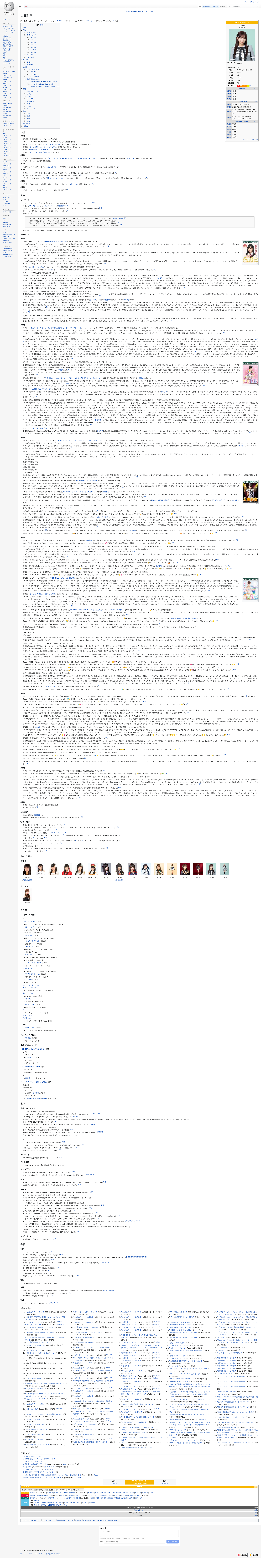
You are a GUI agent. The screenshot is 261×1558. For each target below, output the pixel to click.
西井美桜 (124, 1498)
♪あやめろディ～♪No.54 (35, 1424)
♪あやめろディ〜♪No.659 (83, 1429)
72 (163, 731)
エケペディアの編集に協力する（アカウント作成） (139, 11)
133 (130, 1257)
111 (86, 1174)
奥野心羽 (70, 1495)
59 (139, 650)
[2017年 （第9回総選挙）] (119, 869)
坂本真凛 (89, 540)
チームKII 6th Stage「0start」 (40, 428)
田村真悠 (72, 1503)
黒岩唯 (160, 500)
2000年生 (78, 1520)
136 (139, 1257)
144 (49, 1270)
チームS (25, 1493)
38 (175, 513)
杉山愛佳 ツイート (128, 1376)
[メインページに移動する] (9, 8)
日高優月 (45, 1098)
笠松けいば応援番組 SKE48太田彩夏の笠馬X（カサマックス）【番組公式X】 (52, 1475)
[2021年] (159, 869)
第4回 (229, 132)
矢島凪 (65, 1505)
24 (171, 320)
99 (91, 1124)
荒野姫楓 (32, 1495)
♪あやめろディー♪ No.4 (34, 1312)
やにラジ (173, 1366)
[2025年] (211, 869)
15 (121, 225)
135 (136, 1257)
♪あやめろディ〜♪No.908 (133, 1371)
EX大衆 (220, 1394)
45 (172, 542)
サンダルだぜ (27, 1015)
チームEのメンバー (49, 1520)
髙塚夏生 (28, 1078)
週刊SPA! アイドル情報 (226, 1358)
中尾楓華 (58, 1505)
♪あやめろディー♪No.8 (34, 1389)
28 (204, 385)
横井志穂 (92, 1503)
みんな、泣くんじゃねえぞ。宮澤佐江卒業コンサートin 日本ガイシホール (56, 328)
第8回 (229, 93)
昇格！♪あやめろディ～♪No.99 (84, 1312)
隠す (255, 88)
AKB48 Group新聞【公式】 (227, 1427)
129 (54, 1238)
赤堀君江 (51, 1498)
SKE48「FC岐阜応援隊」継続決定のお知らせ (138, 1404)
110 (73, 1172)
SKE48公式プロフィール (41, 1342)
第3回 (229, 129)
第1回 (229, 124)
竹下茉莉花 (51, 1505)
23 (29, 312)
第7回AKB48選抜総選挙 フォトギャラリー (232, 1402)
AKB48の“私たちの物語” (178, 1381)
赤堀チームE (73, 184)
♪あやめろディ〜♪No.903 (130, 1366)
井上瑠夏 (63, 1495)
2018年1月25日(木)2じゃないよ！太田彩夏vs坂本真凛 (92, 1381)
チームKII (85, 21)
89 (45, 837)
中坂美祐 (117, 1498)
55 (127, 614)
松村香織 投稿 (31, 1409)
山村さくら (152, 1493)
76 (179, 749)
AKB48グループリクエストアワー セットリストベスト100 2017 (79, 440)
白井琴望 (105, 517)
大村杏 (97, 1498)
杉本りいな (111, 1493)
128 (78, 1231)
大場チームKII (131, 158)
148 (109, 1290)
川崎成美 (159, 278)
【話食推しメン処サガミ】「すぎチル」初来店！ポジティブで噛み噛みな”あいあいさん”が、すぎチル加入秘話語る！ (189, 1394)
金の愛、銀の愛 (29, 921)
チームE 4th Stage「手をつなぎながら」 (44, 147)
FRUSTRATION (29, 954)
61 (218, 666)
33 (137, 477)
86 (37, 807)
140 (102, 1262)
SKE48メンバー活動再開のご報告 (133, 1432)
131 (61, 1254)
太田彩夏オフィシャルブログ (33, 1461)
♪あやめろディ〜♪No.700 (130, 1312)
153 (53, 1302)
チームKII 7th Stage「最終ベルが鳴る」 (43, 594)
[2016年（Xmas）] (93, 869)
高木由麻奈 (37, 1098)
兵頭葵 (166, 500)
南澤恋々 (145, 1493)
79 (27, 763)
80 (104, 770)
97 (77, 1116)
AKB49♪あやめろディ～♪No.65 (36, 1429)
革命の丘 (27, 1038)
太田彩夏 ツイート (33, 1325)
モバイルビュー (58, 1554)
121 (119, 1215)
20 (184, 287)
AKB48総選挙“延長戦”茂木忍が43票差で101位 (90, 1442)
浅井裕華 (69, 1498)
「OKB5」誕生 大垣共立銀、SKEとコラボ (137, 1417)
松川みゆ (138, 1493)
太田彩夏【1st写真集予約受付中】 (34, 1464)
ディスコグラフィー (139, 1510)
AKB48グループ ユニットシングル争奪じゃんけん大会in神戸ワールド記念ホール (72, 378)
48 (217, 559)
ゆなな (197, 351)
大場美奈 (114, 1483)
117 (102, 1205)
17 (147, 254)
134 (133, 1257)
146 (104, 1290)
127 (138, 1221)
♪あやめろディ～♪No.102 (83, 1317)
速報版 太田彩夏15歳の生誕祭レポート (40, 1353)
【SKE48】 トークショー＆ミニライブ (183, 1440)
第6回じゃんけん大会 (36, 267)
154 (56, 1302)
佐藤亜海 (178, 618)
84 (80, 797)
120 (96, 1213)
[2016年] (80, 869)
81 (166, 773)
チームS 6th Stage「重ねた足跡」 (40, 389)
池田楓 (38, 1495)
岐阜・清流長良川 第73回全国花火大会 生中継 (186, 1351)
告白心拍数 (27, 999)
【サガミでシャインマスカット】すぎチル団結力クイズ (189, 1399)
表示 (255, 1507)
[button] (222, 6)
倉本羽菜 (110, 1495)
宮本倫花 (85, 1503)
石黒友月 (50, 1493)
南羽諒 (194, 618)
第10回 (229, 99)
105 (82, 1144)
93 (96, 1113)
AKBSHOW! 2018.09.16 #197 (180, 1327)
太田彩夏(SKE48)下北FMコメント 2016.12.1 (185, 1361)
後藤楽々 (28, 1057)
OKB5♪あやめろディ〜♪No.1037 (133, 1422)
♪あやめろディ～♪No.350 (83, 1342)
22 (47, 307)
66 (245, 696)
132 (127, 1257)
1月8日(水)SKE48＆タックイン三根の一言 (184, 1374)
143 (58, 1267)
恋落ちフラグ (51, 167)
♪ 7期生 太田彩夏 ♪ (179, 1312)
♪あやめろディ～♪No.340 (83, 1337)
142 (108, 1262)
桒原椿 (97, 1493)
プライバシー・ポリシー (26, 1554)
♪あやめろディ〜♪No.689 (83, 1434)
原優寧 (132, 1493)
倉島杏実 (91, 1493)
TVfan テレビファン (225, 1374)
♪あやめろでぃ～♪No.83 (35, 1439)
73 (228, 734)
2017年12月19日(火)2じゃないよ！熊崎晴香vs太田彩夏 (93, 1370)
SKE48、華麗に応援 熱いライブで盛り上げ (185, 1443)
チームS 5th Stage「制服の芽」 (40, 152)
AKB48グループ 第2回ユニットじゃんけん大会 (86, 610)
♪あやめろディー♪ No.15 (35, 1399)
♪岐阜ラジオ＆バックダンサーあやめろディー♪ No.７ (45, 1383)
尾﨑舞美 (154, 500)
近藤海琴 (117, 1495)
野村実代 (125, 1493)
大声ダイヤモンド (56, 833)
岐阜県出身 (61, 1520)
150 (69, 1292)
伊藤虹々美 (57, 1493)
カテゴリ (24, 1520)
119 (74, 1210)
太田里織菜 (61, 206)
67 (147, 698)
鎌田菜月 (77, 1495)
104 (63, 1142)
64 (99, 686)
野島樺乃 (120, 610)
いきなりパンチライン (32, 941)
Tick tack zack (29, 1004)
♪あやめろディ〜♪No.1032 (131, 1412)
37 (98, 510)
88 (64, 824)
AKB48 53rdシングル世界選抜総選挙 (62, 578)
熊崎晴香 (133, 530)
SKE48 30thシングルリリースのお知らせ (40, 1327)
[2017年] (106, 869)
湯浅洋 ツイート (175, 1420)
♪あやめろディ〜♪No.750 (130, 1330)
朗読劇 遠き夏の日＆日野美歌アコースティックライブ (188, 1414)
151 (51, 1295)
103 (101, 1132)
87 (41, 814)
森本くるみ (138, 1498)
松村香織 (50, 270)
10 (66, 205)
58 (250, 639)
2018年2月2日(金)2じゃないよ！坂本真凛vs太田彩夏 (92, 1401)
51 (231, 568)
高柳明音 (100, 431)
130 (50, 1251)
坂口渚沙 (93, 300)
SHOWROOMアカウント (31, 1469)
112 (89, 1174)
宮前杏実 (164, 392)
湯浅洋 (115, 218)
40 (97, 527)
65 (229, 689)
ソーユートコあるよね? (32, 963)
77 (225, 755)
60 (238, 664)
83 (119, 787)
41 (46, 530)
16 (108, 246)
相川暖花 (32, 1493)
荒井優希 (97, 517)
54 (72, 606)
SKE (113, 21)
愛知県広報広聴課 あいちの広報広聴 (182, 1332)
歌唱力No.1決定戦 (242, 121)
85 (59, 804)
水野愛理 (68, 383)
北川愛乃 (96, 1495)
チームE (245, 22)
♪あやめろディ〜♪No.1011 (131, 1399)
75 (162, 743)
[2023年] (185, 869)
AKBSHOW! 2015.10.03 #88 (179, 1322)
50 (228, 565)
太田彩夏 (26, 1467)
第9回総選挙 (119, 880)
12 (68, 210)
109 (60, 1157)
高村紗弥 (36, 1500)
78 (85, 758)
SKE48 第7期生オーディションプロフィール (137, 1448)
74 (106, 737)
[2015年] (40, 869)
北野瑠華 (98, 420)
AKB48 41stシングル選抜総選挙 (56, 241)
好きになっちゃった (30, 988)
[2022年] (27, 894)
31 (250, 433)
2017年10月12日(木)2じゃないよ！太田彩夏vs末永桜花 (93, 1347)
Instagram (50, 1467)
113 (92, 1174)
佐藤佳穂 (124, 1495)
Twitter (65, 1464)
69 (187, 704)
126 (135, 1221)
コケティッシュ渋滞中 (53, 144)
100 (93, 1124)
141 (105, 1262)
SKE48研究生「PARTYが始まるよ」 (41, 149)
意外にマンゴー (29, 927)
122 (98, 1218)
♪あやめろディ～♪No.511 (82, 1396)
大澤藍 (171, 618)
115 (79, 1184)
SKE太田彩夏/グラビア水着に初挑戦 (230, 1417)
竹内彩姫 (36, 1093)
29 (35, 396)
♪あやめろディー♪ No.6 (34, 1378)
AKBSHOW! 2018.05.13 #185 (180, 1325)
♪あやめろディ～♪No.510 (83, 1391)
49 (177, 562)
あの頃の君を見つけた (32, 974)
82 (200, 784)
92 (94, 1113)
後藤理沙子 (105, 492)
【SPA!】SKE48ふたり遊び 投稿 (229, 1353)
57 (159, 624)
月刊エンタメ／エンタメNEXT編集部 (231, 1376)
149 (112, 1290)
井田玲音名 (76, 1498)
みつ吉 (220, 1337)
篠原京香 (131, 1495)
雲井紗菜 (103, 1495)
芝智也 (121, 218)
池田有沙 (43, 1505)
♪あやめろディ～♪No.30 (35, 1419)
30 (91, 424)
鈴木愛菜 (110, 1498)
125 (132, 1221)
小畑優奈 (112, 610)
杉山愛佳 (38, 727)
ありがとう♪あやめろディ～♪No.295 (86, 1332)
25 (224, 332)
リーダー (91, 21)
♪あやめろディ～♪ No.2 (34, 1345)
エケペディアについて (41, 1554)
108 (60, 1150)
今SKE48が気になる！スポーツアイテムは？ (233, 1443)
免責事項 (50, 1554)
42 (246, 530)
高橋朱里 (107, 300)
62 (234, 669)
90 (82, 840)
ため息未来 (27, 1018)
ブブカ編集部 (222, 1347)
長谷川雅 (131, 1498)
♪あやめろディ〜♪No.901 (130, 1361)
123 (126, 1221)
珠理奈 (60, 370)
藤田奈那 (214, 500)
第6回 (229, 104)
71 (222, 723)
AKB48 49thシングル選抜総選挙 (87, 481)
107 (78, 1147)
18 (104, 263)
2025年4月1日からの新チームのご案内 (40, 1332)
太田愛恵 (91, 1498)
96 (74, 1116)
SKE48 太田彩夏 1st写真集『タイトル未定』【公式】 (41, 1477)
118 (90, 1208)
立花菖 (66, 1503)
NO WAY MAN (51, 686)
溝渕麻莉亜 (187, 618)
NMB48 (31, 206)
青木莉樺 (32, 1498)
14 (118, 222)
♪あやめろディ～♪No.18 (35, 1404)
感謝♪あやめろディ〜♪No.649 (84, 1424)
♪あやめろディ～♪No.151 (83, 1322)
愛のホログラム (28, 993)
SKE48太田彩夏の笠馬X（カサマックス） (37, 1472)
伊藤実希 (165, 1483)
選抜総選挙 (242, 88)
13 (118, 220)
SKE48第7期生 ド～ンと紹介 (182, 1317)
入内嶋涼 (65, 1493)
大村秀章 (173, 1437)
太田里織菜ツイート (33, 1350)
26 (72, 358)
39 (243, 516)
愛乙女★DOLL (50, 206)
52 (201, 574)
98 (55, 1121)
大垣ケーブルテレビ (177, 1345)
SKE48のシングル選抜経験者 (107, 1520)
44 (237, 540)
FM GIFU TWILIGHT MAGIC (180, 1379)
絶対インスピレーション (55, 178)
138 (145, 1257)
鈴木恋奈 (119, 1493)
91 (61, 843)
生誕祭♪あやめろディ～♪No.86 (37, 1445)
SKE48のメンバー (34, 1520)
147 (107, 1290)
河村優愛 (103, 1498)
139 (52, 1259)
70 (188, 712)
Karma (25, 1010)
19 (154, 269)
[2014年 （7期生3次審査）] (27, 869)
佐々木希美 (59, 1503)
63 (188, 683)
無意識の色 (28, 935)
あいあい (242, 446)
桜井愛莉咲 (51, 1503)
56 (217, 620)
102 (98, 1132)
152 (50, 1302)
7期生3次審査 (27, 880)
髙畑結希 (142, 378)
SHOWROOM (48, 1469)
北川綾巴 (37, 815)
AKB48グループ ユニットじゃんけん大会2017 (78, 492)
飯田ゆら (36, 1505)
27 (37, 374)
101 (71, 1129)
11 (100, 208)
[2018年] (132, 869)
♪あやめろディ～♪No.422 (83, 1363)
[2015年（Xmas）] (67, 869)
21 (100, 296)
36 (71, 507)
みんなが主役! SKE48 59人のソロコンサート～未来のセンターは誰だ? (73, 158)
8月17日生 (70, 1520)
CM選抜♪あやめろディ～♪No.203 (85, 1327)
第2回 (229, 126)
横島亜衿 (127, 300)
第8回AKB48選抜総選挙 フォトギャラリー (232, 1407)
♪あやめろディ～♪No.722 (130, 1317)
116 (91, 1192)
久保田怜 (43, 1503)
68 (144, 701)
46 (133, 551)
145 (78, 1275)
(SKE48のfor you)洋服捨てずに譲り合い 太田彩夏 (235, 1422)
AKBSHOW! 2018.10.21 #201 (180, 1330)
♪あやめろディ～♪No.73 (35, 1434)
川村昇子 (36, 1503)
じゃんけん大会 (242, 102)
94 (98, 1113)
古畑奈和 (234, 500)
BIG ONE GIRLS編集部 (226, 1391)
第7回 (229, 91)
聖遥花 (79, 1503)
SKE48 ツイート (32, 1322)
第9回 (229, 96)
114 (104, 1182)
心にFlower (28, 979)
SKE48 (238, 22)
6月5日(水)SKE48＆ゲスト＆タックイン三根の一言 (187, 1369)
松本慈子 (138, 1495)
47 (68, 556)
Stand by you (28, 946)
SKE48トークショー (177, 1430)
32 (72, 447)
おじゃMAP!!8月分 (176, 1343)
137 (142, 1257)
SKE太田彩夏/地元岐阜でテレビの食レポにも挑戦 (235, 1412)
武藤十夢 (222, 500)
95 (101, 1113)
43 (216, 533)
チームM (37, 206)
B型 (94, 1520)
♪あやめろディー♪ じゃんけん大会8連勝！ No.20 (43, 1414)
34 (123, 488)
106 (75, 1147)
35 (144, 496)
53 (208, 590)
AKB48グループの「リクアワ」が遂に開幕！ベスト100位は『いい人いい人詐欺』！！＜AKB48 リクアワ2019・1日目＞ (142, 1347)
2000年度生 (87, 1520)
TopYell (220, 1350)
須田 (69, 370)
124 (129, 1221)
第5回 (229, 134)
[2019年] (145, 869)
